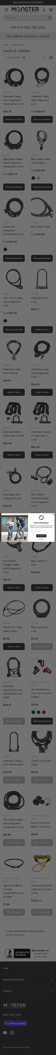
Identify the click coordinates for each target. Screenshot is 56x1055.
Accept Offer (41, 535)
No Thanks (41, 539)
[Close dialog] (53, 515)
